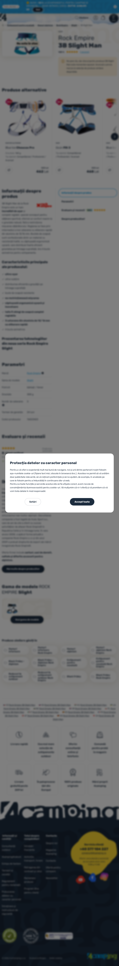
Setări (32, 501)
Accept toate (82, 501)
